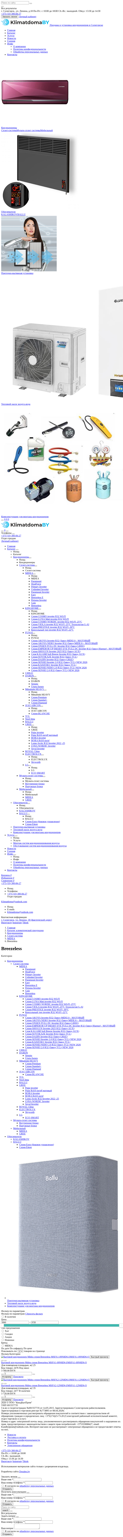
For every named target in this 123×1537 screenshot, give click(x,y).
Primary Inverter (39, 586)
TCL (27, 716)
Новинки (9, 1340)
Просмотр (18, 1376)
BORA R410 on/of (40, 740)
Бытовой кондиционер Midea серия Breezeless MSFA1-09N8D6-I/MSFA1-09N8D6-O (44, 1362)
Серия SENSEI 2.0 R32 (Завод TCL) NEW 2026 (55, 670)
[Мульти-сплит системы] (44, 776)
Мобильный (46, 130)
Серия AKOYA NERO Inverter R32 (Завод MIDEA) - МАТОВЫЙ (64, 643)
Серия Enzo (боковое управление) (42, 821)
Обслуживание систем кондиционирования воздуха (40, 846)
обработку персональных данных (37, 1486)
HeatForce (36, 584)
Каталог (11, 33)
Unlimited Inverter (40, 589)
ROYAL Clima (32, 751)
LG (26, 765)
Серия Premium (39, 697)
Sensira (34, 684)
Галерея (11, 41)
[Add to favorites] (2, 1360)
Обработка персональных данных (30, 52)
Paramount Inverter (40, 592)
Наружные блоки (34, 786)
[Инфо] (15, 854)
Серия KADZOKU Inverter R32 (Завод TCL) (53, 665)
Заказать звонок (9, 17)
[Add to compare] (5, 1360)
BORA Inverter (38, 738)
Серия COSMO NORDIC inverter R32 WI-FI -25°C (56, 621)
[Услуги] (16, 835)
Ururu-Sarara (37, 686)
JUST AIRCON (33, 705)
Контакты (12, 54)
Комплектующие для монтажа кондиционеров (25, 516)
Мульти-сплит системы (28, 130)
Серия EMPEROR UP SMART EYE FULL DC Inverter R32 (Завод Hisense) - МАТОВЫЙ (76, 648)
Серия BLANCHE (40, 713)
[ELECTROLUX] (42, 754)
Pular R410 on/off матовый (44, 735)
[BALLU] (28, 814)
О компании (19, 46)
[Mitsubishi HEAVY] (45, 690)
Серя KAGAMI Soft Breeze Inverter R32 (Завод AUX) (58, 654)
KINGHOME (32, 608)
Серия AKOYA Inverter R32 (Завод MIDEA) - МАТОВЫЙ (60, 640)
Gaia (33, 603)
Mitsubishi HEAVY (34, 689)
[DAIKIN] (35, 676)
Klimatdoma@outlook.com (20, 912)
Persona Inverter (39, 600)
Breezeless (36, 605)
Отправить (7, 1489)
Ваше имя (7, 1479)
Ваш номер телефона (12, 1482)
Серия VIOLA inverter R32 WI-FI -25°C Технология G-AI (60, 624)
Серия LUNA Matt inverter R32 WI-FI (50, 619)
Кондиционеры (9, 127)
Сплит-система (9, 130)
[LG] (29, 765)
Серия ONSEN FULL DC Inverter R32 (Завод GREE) (58, 646)
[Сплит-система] (36, 565)
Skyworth (35, 762)
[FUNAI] (34, 633)
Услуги (10, 35)
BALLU (21, 214)
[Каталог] (17, 549)
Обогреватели (8, 211)
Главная (11, 30)
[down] (2, 1374)
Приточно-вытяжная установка (17, 273)
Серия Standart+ (39, 700)
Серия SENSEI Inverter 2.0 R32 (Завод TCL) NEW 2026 (59, 662)
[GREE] (33, 725)
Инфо (10, 43)
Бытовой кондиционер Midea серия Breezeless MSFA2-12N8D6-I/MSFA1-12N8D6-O (44, 1385)
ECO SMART (38, 773)
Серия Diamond (39, 702)
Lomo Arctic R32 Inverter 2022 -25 (48, 743)
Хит (7, 1331)
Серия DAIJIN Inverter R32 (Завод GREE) (52, 659)
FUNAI (29, 632)
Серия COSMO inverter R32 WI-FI (48, 616)
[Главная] (25, 527)
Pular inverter (37, 732)
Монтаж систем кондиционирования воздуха (36, 843)
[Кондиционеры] (30, 557)
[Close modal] (19, 1477)
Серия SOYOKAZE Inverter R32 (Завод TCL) (54, 657)
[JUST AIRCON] (42, 706)
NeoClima (30, 719)
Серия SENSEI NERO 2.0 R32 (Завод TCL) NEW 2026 (59, 667)
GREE (28, 724)
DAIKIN (29, 675)
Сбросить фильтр (34, 1313)
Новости (11, 38)
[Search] (7, 531)
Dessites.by (24, 1471)
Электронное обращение (20, 1445)
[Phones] (2, 531)
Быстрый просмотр (99, 1357)
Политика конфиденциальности (29, 49)
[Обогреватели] (29, 803)
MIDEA (29, 573)
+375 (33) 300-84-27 (11, 535)
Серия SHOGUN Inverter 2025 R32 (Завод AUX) (55, 651)
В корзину (6, 1377)
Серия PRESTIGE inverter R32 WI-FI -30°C (53, 627)
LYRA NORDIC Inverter (43, 746)
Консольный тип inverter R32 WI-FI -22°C (52, 630)
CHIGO (29, 673)
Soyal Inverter (38, 748)
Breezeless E (37, 597)
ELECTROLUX (33, 754)
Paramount (36, 581)
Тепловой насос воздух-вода (15, 404)
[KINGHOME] (40, 609)
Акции (8, 1337)
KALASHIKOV (9, 214)
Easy (33, 594)
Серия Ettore (31, 824)
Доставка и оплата (16, 1437)
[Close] (13, 533)
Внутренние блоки (35, 783)
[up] (34, 1374)
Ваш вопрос (7, 1528)
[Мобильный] (33, 789)
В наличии (10, 1316)
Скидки (9, 1334)
